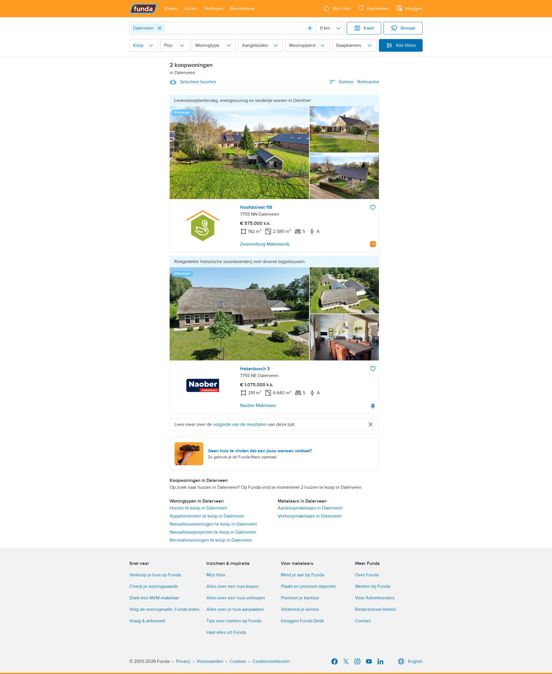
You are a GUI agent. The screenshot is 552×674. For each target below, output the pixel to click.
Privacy (183, 661)
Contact (363, 621)
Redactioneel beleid (375, 609)
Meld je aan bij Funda (302, 575)
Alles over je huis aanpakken (235, 609)
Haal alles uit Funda (226, 632)
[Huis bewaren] (372, 207)
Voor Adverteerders (374, 598)
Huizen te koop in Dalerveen (198, 508)
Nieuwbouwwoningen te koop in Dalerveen (213, 524)
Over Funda (367, 575)
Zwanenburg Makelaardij (265, 244)
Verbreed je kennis (300, 609)
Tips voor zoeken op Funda (233, 621)
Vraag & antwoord (147, 621)
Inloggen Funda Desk (302, 621)
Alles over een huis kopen (232, 586)
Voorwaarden (210, 661)
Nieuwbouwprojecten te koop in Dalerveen (213, 532)
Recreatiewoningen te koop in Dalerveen (211, 540)
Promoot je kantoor (300, 598)
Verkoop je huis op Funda (155, 575)
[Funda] (143, 8)
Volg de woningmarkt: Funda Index (164, 609)
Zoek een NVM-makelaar (154, 598)
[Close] (159, 28)
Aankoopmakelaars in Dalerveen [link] (310, 508)
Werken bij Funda (372, 586)
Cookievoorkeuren (271, 661)
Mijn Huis (215, 575)
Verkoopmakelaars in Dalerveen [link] (310, 516)
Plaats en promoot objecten (308, 586)
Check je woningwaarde (153, 586)
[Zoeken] (309, 28)
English (415, 661)
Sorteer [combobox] (359, 82)
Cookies (238, 661)
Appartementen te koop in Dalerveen (207, 516)
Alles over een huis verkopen (235, 598)
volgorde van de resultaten (240, 424)
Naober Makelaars (258, 405)
